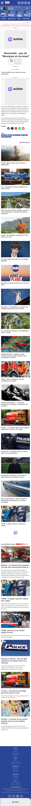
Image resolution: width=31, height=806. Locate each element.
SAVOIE (13, 24)
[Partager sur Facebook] (8, 129)
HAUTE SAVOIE (5, 24)
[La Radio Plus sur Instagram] (21, 796)
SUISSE (24, 24)
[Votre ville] (19, 2)
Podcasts (15, 776)
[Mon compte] (28, 2)
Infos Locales (15, 761)
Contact (15, 750)
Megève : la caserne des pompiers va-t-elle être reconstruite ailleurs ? (15, 566)
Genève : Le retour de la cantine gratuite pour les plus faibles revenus (14, 721)
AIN (19, 24)
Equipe (15, 751)
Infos (19, 18)
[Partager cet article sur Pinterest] (15, 129)
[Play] (2, 8)
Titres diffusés (15, 753)
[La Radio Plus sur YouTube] (17, 796)
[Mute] (27, 8)
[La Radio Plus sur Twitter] (13, 796)
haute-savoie (4, 135)
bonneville (10, 135)
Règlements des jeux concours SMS (15, 790)
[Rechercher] (25, 2)
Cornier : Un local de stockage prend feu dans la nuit (13, 692)
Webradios (26, 18)
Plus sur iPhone (15, 782)
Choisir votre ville (26, 22)
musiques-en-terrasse (6, 136)
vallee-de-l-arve (16, 135)
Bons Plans (12, 18)
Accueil (3, 18)
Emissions (15, 769)
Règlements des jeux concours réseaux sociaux (15, 788)
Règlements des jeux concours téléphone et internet (15, 792)
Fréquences (15, 755)
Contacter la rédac (15, 763)
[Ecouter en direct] (22, 2)
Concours (15, 771)
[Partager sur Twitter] (11, 129)
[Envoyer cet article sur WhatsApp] (19, 129)
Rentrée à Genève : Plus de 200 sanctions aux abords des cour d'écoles (14, 661)
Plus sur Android (15, 784)
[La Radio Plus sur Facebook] (9, 796)
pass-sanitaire (24, 135)
